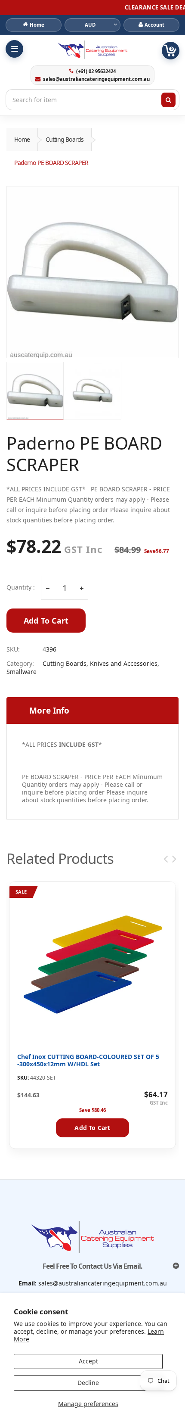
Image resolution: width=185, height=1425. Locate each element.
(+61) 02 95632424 (95, 71)
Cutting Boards (64, 139)
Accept (88, 1361)
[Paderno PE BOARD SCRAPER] (92, 272)
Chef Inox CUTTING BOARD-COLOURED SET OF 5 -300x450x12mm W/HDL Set (88, 1060)
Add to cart (92, 1128)
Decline (88, 1382)
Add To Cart (46, 620)
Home (22, 139)
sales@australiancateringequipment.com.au (96, 79)
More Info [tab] (49, 710)
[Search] (168, 100)
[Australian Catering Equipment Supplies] (92, 49)
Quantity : (20, 587)
